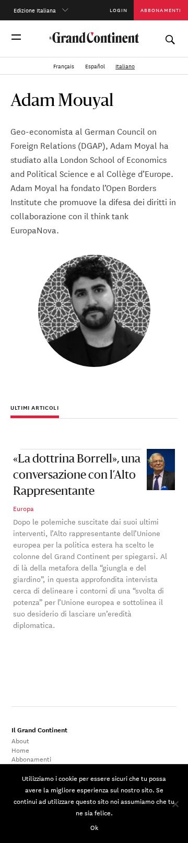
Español (96, 65)
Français (64, 65)
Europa (23, 508)
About (20, 740)
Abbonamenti (160, 9)
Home (20, 749)
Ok (94, 827)
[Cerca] (170, 37)
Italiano (125, 65)
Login (118, 9)
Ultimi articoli (34, 407)
